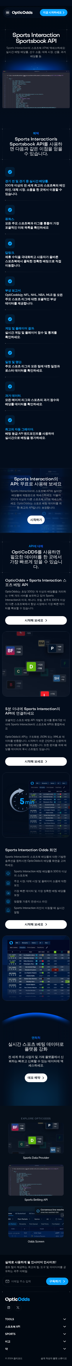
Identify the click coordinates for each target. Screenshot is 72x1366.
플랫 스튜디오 (60, 1358)
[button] (8, 13)
